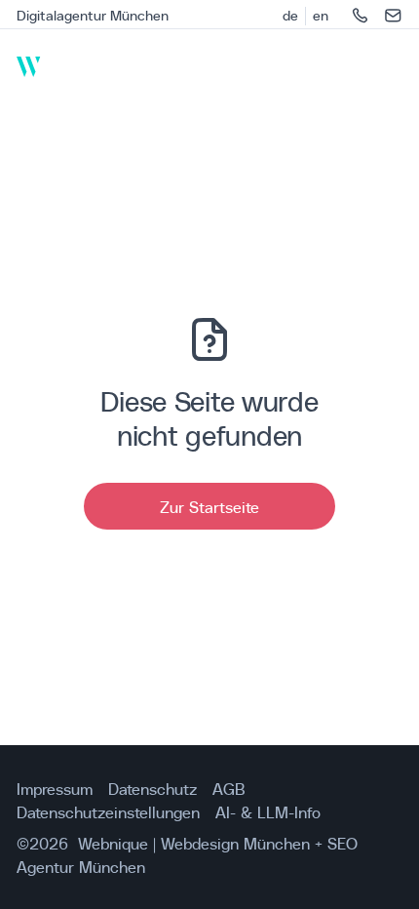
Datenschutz (152, 788)
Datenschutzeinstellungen (108, 811)
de (290, 15)
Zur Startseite (209, 506)
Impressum (55, 788)
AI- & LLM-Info (268, 811)
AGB (229, 788)
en (320, 15)
